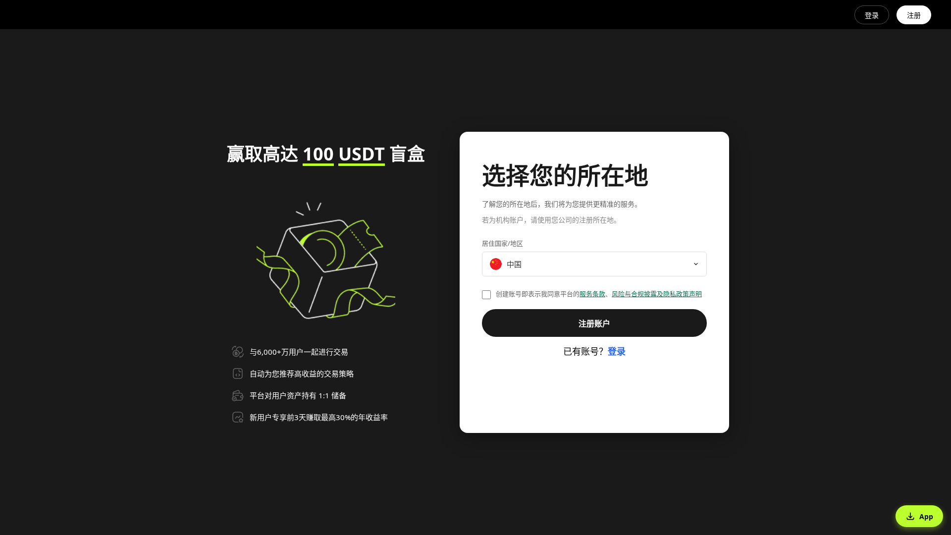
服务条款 (592, 293)
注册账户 (594, 323)
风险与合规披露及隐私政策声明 (657, 293)
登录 (872, 15)
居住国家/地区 (502, 243)
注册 (914, 15)
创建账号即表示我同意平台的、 (599, 293)
